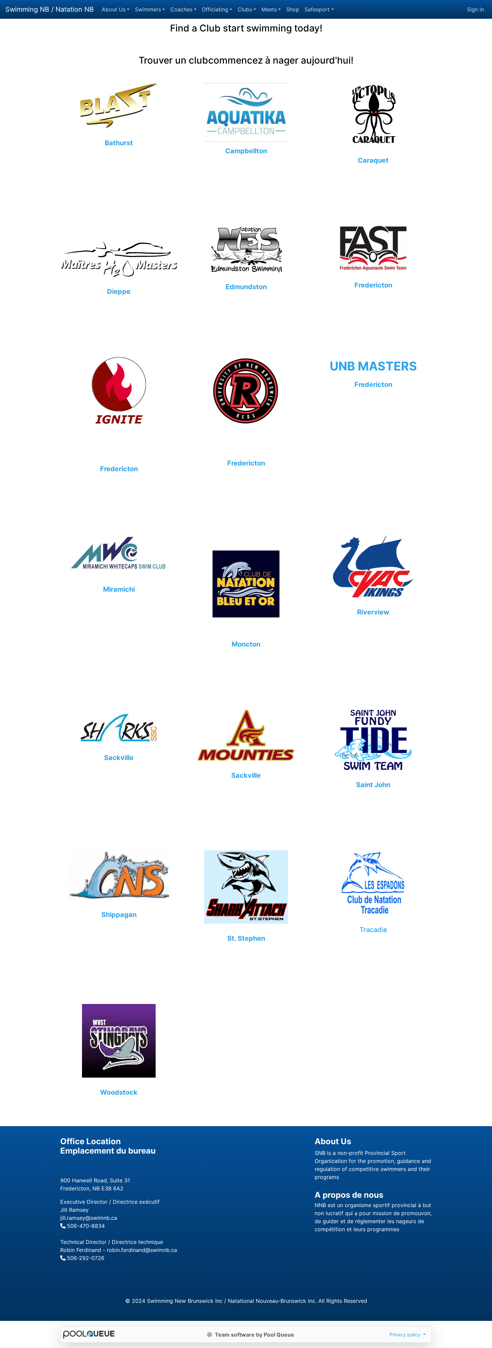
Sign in (475, 9)
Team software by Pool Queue (254, 1334)
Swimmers (148, 9)
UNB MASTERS (373, 366)
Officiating (215, 9)
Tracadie (373, 930)
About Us (114, 9)
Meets (269, 9)
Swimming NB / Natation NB (49, 9)
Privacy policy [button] (406, 1334)
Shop (292, 9)
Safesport (317, 9)
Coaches (181, 9)
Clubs (245, 9)
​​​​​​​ (119, 557)
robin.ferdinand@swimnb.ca (142, 1250)
